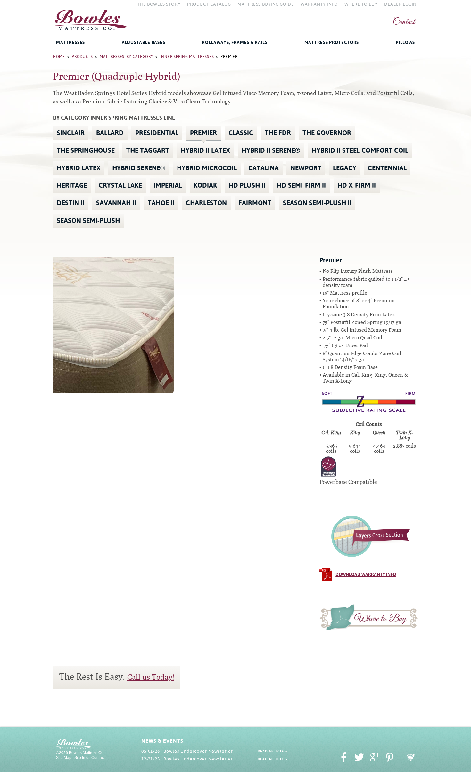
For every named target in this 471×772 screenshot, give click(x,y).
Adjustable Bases (143, 42)
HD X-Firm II (356, 185)
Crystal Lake (120, 185)
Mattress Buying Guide (265, 4)
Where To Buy (361, 4)
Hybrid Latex (79, 168)
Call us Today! (150, 677)
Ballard (110, 133)
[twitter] (359, 758)
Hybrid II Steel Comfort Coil (360, 150)
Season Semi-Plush (88, 220)
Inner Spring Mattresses (187, 56)
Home (59, 56)
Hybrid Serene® (138, 168)
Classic (240, 133)
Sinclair (71, 133)
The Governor (326, 133)
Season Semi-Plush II (317, 203)
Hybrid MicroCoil (207, 168)
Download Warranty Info (365, 574)
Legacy (344, 168)
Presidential (156, 133)
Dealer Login (400, 4)
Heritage (72, 185)
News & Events (162, 741)
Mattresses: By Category (126, 56)
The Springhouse (86, 150)
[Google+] (374, 758)
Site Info (81, 757)
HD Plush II (246, 185)
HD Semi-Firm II (301, 185)
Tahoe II (161, 203)
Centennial (387, 168)
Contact (404, 22)
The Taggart (147, 150)
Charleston (206, 203)
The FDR (278, 133)
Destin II (71, 203)
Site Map (63, 757)
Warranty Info (319, 4)
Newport (305, 168)
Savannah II (116, 203)
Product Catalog (209, 4)
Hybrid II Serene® (271, 150)
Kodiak (205, 185)
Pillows (405, 42)
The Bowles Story (158, 4)
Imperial (167, 185)
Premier (203, 133)
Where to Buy (368, 617)
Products (82, 56)
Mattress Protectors (331, 42)
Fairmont (254, 203)
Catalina (263, 168)
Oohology (411, 758)
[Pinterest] (389, 758)
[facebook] (344, 758)
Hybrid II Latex (205, 150)
